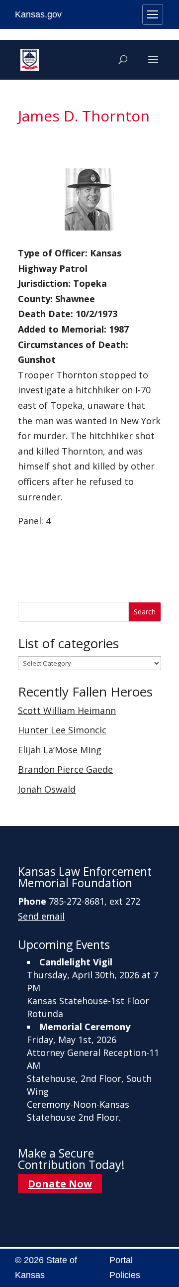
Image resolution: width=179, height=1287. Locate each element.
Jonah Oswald (47, 789)
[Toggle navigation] (152, 14)
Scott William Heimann (67, 710)
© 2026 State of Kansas (46, 1268)
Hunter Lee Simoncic (62, 730)
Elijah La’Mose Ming (59, 750)
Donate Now (60, 1183)
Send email (41, 916)
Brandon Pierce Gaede (65, 769)
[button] (153, 66)
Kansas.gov (38, 14)
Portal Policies (124, 1268)
